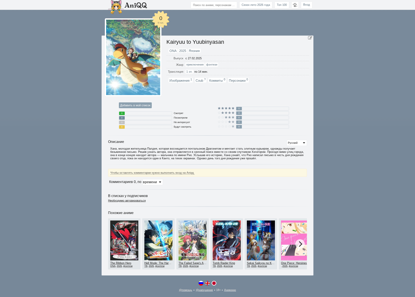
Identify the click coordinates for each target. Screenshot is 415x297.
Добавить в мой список (135, 105)
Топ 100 (282, 4)
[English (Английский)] (207, 283)
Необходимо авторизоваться (127, 200)
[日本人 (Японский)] (214, 283)
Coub (201, 80)
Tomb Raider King (224, 263)
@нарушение (204, 290)
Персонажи (238, 80)
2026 (119, 266)
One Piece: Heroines (294, 263)
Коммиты (217, 80)
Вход (306, 4)
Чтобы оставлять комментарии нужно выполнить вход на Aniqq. (152, 172)
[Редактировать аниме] (310, 38)
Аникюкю (230, 290)
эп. (189, 71)
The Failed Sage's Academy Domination (203, 263)
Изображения (180, 80)
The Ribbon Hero (120, 263)
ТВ (145, 266)
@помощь (185, 290)
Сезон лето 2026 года (256, 4)
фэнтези (127, 266)
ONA (112, 266)
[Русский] (201, 283)
